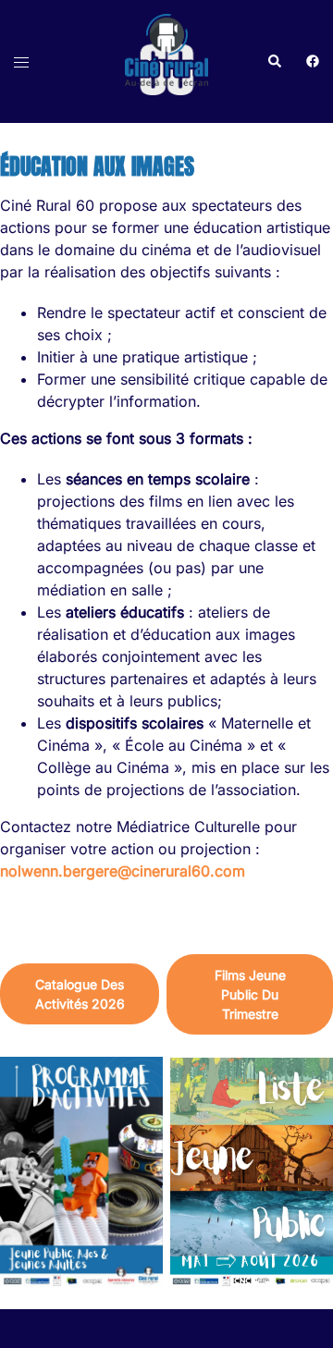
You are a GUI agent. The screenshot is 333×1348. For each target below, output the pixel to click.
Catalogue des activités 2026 (80, 993)
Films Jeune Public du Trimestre (250, 994)
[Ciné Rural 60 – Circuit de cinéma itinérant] (166, 60)
